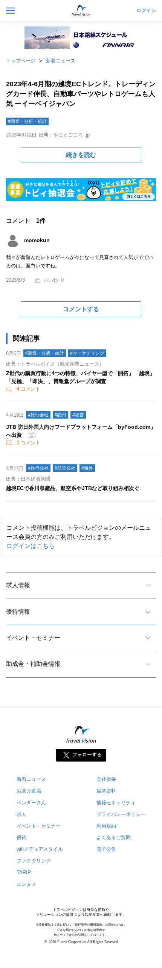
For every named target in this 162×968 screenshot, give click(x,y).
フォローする (87, 754)
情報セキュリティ (116, 802)
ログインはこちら (30, 546)
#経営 (78, 414)
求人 (21, 814)
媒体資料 (106, 791)
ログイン (146, 10)
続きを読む (81, 155)
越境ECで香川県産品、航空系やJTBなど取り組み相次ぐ (72, 488)
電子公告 (106, 849)
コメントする (81, 309)
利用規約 (106, 826)
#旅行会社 (38, 414)
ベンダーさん (31, 802)
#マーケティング (87, 353)
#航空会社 (65, 468)
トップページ (20, 61)
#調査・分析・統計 (27, 121)
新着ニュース (60, 61)
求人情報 (18, 585)
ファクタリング (34, 861)
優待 (21, 837)
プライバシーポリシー (120, 814)
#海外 (87, 468)
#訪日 (60, 414)
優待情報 (18, 611)
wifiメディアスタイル (40, 849)
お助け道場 (29, 791)
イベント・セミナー (33, 637)
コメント (28, 389)
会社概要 (106, 779)
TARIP (24, 872)
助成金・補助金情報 (33, 664)
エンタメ (26, 884)
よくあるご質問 (113, 837)
